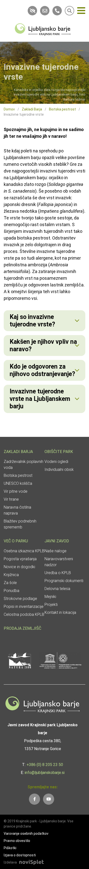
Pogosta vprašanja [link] (20, 558)
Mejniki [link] (50, 596)
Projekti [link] (51, 604)
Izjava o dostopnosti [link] (20, 855)
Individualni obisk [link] (59, 469)
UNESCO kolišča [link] (18, 483)
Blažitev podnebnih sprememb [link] (20, 524)
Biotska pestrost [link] (62, 109)
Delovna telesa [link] (57, 588)
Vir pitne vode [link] (15, 491)
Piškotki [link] (10, 848)
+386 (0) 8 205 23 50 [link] (44, 764)
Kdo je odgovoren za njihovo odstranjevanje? (42, 370)
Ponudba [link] (11, 590)
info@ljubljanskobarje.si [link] (45, 772)
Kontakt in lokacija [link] (60, 612)
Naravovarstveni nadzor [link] (58, 561)
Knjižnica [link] (11, 574)
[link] (42, 29)
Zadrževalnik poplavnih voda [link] (23, 464)
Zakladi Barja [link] (32, 109)
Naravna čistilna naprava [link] (17, 510)
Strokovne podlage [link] (20, 598)
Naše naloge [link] (55, 551)
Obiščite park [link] (58, 451)
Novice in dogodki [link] (19, 566)
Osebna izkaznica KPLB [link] (24, 551)
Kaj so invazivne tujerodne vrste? (32, 320)
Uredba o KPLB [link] (57, 572)
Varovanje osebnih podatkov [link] (26, 833)
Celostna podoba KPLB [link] (24, 614)
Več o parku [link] (16, 541)
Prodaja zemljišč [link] (22, 628)
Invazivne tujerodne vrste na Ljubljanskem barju (40, 399)
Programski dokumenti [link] (63, 580)
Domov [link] (9, 109)
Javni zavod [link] (56, 541)
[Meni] (81, 11)
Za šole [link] (10, 582)
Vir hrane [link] (11, 499)
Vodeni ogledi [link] (56, 461)
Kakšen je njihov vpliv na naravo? (43, 345)
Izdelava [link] (10, 862)
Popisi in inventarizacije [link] (24, 606)
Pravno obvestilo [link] (17, 841)
